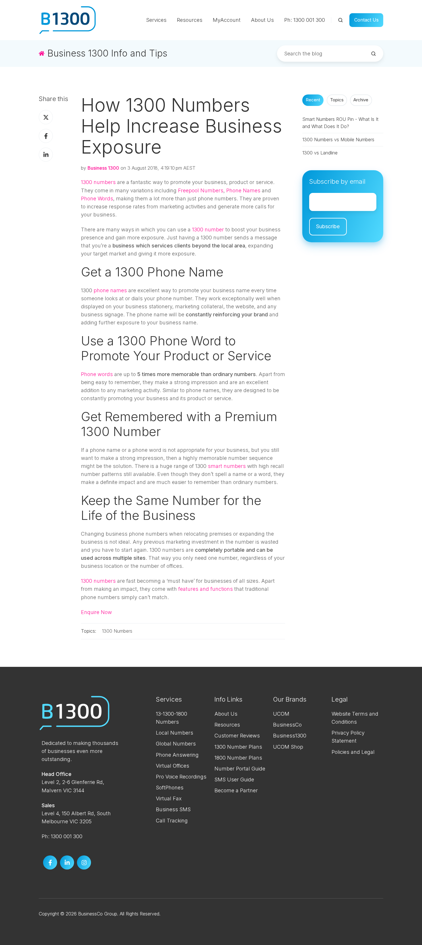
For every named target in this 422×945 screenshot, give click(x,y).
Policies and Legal (353, 752)
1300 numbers (98, 182)
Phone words (97, 374)
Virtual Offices (172, 766)
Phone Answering (177, 755)
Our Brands (289, 699)
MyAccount (227, 20)
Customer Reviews (237, 736)
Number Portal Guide (239, 769)
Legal (340, 699)
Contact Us (366, 20)
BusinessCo (287, 725)
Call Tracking (172, 821)
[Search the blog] (373, 54)
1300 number (208, 229)
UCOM (281, 714)
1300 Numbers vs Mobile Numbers (338, 139)
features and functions (205, 589)
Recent (313, 99)
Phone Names (243, 190)
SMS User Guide (234, 779)
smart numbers (227, 466)
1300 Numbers (117, 631)
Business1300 (289, 736)
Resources (189, 20)
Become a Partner (236, 790)
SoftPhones (169, 788)
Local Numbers (174, 733)
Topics (337, 99)
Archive (360, 99)
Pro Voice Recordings (181, 777)
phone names (110, 290)
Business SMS (173, 809)
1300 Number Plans (238, 747)
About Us (262, 20)
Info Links (228, 699)
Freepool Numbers (200, 190)
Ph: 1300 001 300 (304, 20)
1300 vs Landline (320, 153)
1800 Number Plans (238, 758)
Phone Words (97, 198)
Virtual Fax (169, 798)
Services (156, 20)
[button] (340, 20)
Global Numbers (176, 744)
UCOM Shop (288, 747)
